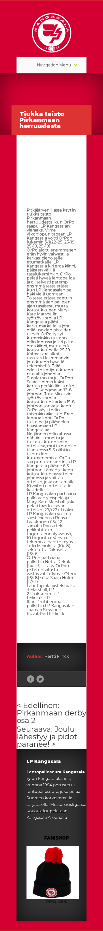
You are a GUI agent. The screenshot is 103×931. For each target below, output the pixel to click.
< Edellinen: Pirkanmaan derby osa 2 (51, 713)
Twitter (40, 679)
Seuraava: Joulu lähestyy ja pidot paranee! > (47, 736)
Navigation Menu (54, 65)
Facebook (30, 679)
